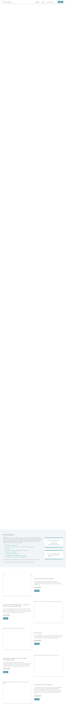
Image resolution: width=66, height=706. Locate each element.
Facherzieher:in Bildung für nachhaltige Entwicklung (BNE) (16, 550)
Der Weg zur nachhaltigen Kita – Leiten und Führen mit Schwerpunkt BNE (19, 546)
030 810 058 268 (54, 543)
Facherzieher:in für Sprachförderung (12, 553)
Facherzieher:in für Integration (11, 552)
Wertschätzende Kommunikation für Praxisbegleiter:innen (16, 557)
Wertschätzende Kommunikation (11, 545)
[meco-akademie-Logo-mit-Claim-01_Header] (7, 1)
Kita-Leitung (7, 548)
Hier (4, 562)
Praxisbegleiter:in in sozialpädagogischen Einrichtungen (16, 555)
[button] (40, 2)
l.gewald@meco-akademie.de (54, 544)
